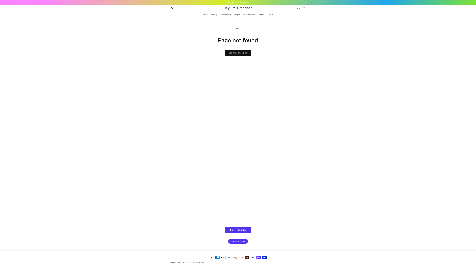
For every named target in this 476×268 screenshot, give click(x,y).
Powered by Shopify (197, 262)
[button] (172, 8)
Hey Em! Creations (182, 262)
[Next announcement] (305, 2)
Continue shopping (238, 52)
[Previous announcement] (170, 2)
